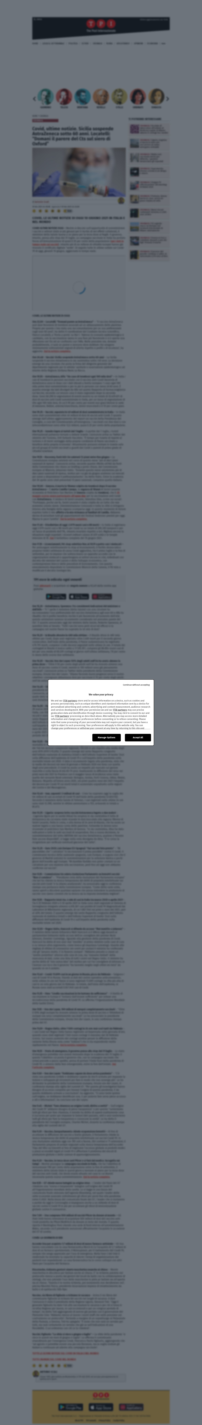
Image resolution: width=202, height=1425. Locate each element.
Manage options (106, 737)
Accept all (138, 737)
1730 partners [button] (70, 700)
